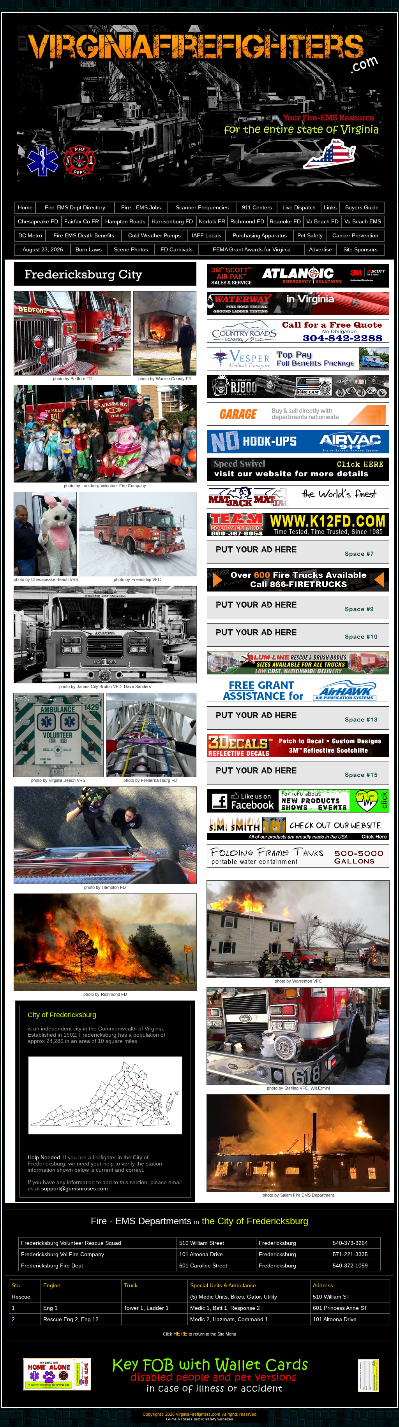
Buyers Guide (362, 207)
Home (25, 207)
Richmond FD (247, 221)
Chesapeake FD (38, 221)
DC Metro (30, 235)
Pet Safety (310, 235)
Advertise (320, 249)
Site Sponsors (360, 249)
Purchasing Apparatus (260, 235)
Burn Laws (89, 249)
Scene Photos (131, 249)
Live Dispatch (299, 207)
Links (330, 207)
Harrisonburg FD (172, 221)
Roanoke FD (285, 221)
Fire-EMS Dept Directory (75, 207)
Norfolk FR (212, 221)
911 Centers (257, 207)
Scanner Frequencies (202, 207)
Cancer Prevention (355, 235)
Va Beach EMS (362, 221)
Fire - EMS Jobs (141, 207)
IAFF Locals (206, 235)
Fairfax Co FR (81, 221)
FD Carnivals (176, 249)
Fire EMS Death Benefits (83, 235)
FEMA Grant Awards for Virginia (252, 249)
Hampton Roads (125, 221)
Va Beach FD (322, 221)
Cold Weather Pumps (154, 235)
